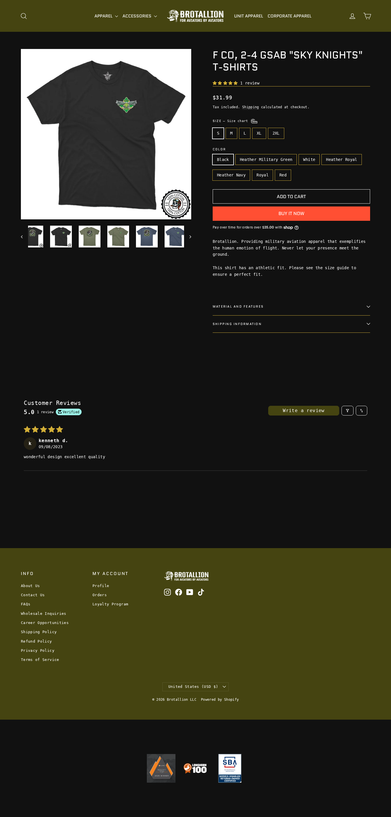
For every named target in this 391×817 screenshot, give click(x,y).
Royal (262, 175)
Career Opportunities (45, 623)
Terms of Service (40, 659)
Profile (100, 586)
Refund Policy (36, 641)
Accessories (138, 16)
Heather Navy (231, 175)
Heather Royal (341, 159)
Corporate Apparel (289, 16)
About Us (30, 586)
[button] (226, 83)
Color (219, 149)
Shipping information (237, 324)
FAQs (25, 604)
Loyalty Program (110, 604)
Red (283, 175)
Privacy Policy (37, 650)
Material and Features (238, 306)
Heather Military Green (266, 159)
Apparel (104, 16)
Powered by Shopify (220, 700)
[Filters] (347, 411)
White (309, 159)
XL (259, 133)
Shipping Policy (39, 632)
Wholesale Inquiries (43, 613)
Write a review (304, 410)
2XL (276, 133)
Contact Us (33, 595)
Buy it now (291, 213)
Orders (99, 595)
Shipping (250, 107)
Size (231, 121)
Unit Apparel (248, 16)
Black (223, 159)
